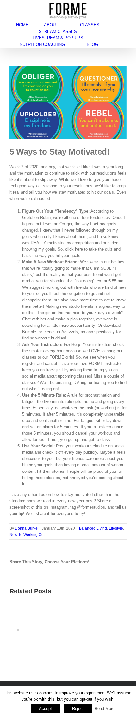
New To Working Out (27, 534)
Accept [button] (45, 708)
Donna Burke (26, 528)
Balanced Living (93, 528)
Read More (104, 708)
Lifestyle (116, 528)
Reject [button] (78, 708)
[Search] (115, 45)
